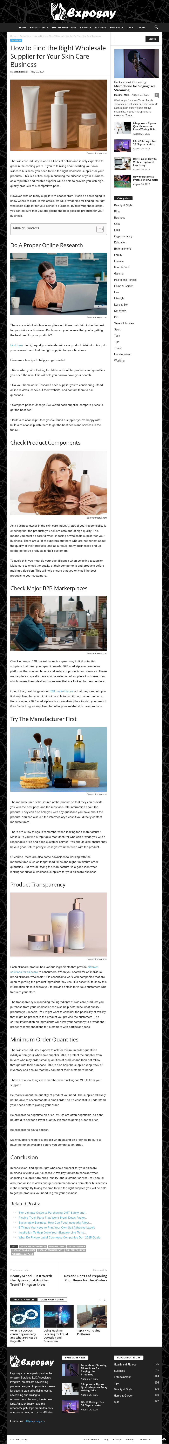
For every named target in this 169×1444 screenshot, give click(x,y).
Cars (117, 223)
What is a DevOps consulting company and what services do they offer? (23, 1336)
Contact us (144, 1439)
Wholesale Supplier (22, 1254)
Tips (116, 341)
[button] (156, 27)
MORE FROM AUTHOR (52, 1299)
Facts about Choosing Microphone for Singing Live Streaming (134, 86)
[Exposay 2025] (84, 11)
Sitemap (130, 1439)
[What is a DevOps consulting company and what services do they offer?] (25, 1316)
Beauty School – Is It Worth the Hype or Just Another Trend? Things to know (31, 1280)
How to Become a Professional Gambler (145, 178)
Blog (117, 211)
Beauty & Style (39, 27)
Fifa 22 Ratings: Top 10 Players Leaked (144, 142)
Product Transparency (50, 1250)
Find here (16, 345)
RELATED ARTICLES (24, 1299)
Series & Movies (124, 323)
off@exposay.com (35, 1421)
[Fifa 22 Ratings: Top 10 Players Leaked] (122, 145)
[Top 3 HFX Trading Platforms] (92, 1316)
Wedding (119, 360)
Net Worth (120, 310)
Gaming (118, 273)
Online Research (76, 1246)
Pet (116, 317)
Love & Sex (121, 304)
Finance (119, 261)
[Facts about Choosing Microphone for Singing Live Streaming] (136, 63)
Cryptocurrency (123, 236)
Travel (141, 27)
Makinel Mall (21, 71)
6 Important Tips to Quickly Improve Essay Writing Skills (144, 126)
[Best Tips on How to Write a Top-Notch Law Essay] (122, 163)
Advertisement (91, 1439)
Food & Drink (122, 267)
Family (118, 254)
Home (22, 27)
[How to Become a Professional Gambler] (122, 181)
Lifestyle (85, 27)
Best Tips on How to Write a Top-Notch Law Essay (145, 162)
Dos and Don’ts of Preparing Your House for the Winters (85, 1278)
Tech (130, 27)
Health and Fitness (64, 27)
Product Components (23, 1250)
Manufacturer (57, 1246)
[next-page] (105, 1300)
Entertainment (122, 248)
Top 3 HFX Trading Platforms (88, 1332)
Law (116, 292)
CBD (117, 230)
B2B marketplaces (61, 691)
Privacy (117, 1439)
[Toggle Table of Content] (98, 229)
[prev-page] (100, 1300)
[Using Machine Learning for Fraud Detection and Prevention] (59, 1316)
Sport (117, 329)
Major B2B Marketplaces (33, 1246)
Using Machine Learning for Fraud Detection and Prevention (56, 1336)
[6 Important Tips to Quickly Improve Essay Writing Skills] (122, 128)
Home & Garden (123, 286)
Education (116, 27)
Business (100, 27)
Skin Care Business (75, 1250)
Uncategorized (122, 354)
